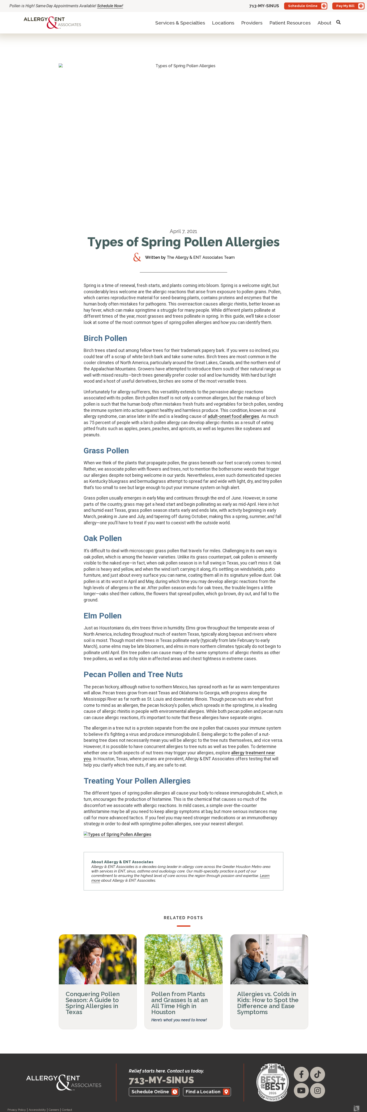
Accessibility (37, 1110)
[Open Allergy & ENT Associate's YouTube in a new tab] (301, 1090)
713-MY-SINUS (161, 1080)
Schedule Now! (110, 5)
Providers (251, 22)
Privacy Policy (16, 1110)
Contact (67, 1110)
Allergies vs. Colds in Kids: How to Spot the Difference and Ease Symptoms (268, 1003)
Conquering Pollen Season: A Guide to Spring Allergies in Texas (93, 1003)
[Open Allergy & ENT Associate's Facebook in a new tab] (301, 1074)
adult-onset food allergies (233, 416)
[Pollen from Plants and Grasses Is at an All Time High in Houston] (183, 959)
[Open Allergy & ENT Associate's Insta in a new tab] (317, 1090)
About (324, 22)
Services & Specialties (180, 22)
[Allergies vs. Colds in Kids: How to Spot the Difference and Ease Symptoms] (269, 959)
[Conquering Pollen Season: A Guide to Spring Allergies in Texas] (98, 959)
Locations (223, 22)
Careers (54, 1110)
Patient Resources (290, 22)
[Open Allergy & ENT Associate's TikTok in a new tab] (317, 1074)
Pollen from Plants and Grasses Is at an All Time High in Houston (179, 1003)
